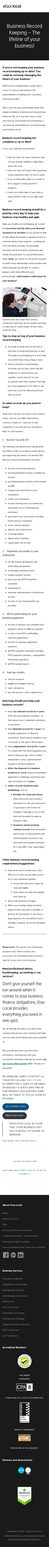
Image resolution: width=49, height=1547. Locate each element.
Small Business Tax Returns (14, 1296)
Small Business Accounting (14, 1284)
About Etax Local (10, 1219)
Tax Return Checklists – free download (20, 1236)
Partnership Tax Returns (13, 1313)
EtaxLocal (12, 6)
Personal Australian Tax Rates (16, 1242)
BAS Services (8, 1301)
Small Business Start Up (13, 1290)
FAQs (4, 1224)
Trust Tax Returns (10, 1307)
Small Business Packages (13, 1319)
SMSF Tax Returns (10, 1330)
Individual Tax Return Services (16, 1324)
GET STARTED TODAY (16, 1106)
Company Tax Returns (12, 1279)
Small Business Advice (26, 1141)
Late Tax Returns (10, 1336)
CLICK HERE (32, 386)
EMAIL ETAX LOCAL (15, 1115)
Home (5, 1213)
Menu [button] (43, 6)
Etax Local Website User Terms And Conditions (24, 1247)
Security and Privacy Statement (17, 1230)
